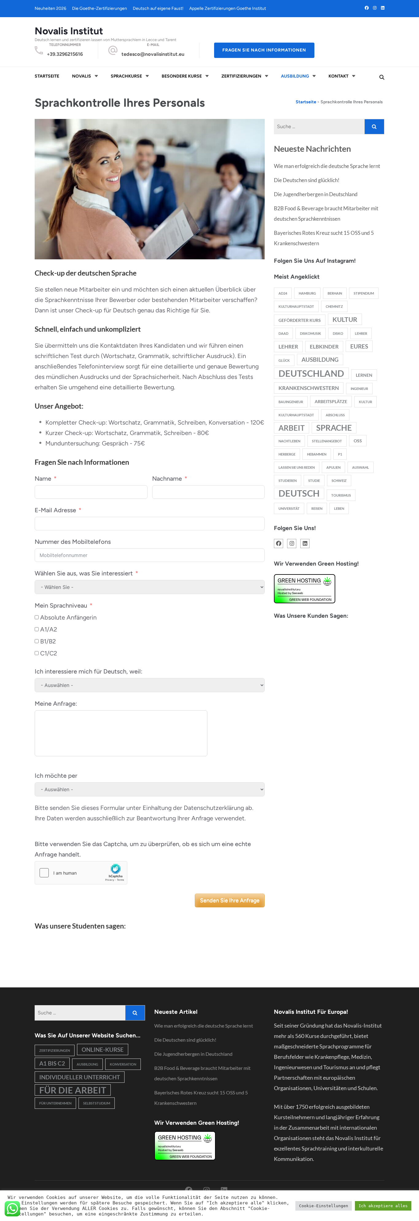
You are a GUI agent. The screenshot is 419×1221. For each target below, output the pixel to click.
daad (283, 333)
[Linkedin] (382, 8)
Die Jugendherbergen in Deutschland (316, 194)
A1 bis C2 (52, 1063)
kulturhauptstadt (296, 306)
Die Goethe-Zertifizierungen (99, 8)
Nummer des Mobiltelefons (73, 541)
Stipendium (364, 293)
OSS (358, 440)
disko (338, 333)
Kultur (365, 402)
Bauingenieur (291, 402)
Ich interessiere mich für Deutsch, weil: (88, 671)
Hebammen (316, 454)
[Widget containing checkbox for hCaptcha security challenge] (81, 872)
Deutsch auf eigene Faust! (158, 8)
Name (43, 478)
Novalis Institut (69, 31)
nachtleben (289, 441)
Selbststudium (96, 1103)
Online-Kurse (103, 1049)
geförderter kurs (300, 320)
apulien (333, 467)
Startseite (47, 76)
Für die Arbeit (72, 1090)
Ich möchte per (56, 775)
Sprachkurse (126, 76)
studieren (288, 481)
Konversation (123, 1064)
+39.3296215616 (65, 54)
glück (284, 360)
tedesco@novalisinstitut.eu (152, 54)
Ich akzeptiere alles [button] (383, 1206)
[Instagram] (374, 8)
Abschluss (335, 415)
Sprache (334, 427)
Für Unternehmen (55, 1103)
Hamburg (307, 293)
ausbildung (320, 359)
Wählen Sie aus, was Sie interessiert (84, 573)
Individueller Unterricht (79, 1077)
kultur (345, 319)
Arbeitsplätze (331, 401)
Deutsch (299, 493)
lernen (364, 375)
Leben (339, 508)
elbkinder (324, 346)
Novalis (81, 76)
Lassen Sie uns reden (297, 467)
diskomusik (310, 333)
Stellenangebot (327, 441)
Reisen (316, 508)
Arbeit (292, 427)
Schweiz (339, 481)
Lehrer (361, 333)
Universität (289, 508)
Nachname (167, 478)
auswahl (360, 467)
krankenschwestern (309, 388)
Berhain (335, 293)
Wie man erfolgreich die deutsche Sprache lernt (327, 166)
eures (359, 346)
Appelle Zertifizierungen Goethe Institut (227, 8)
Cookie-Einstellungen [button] (323, 1206)
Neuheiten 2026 (50, 8)
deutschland (311, 373)
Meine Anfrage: (56, 703)
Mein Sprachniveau (61, 605)
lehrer (288, 346)
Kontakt (338, 76)
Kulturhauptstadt (296, 415)
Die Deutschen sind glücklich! (307, 180)
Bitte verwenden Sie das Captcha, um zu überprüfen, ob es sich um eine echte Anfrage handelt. (143, 849)
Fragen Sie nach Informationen (264, 50)
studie (314, 481)
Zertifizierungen (241, 76)
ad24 (283, 293)
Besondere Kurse (182, 76)
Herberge (287, 454)
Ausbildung (295, 76)
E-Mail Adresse (55, 510)
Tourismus (341, 495)
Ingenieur (359, 389)
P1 (340, 454)
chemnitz (334, 306)
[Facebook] (367, 8)
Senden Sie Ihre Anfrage (229, 900)
